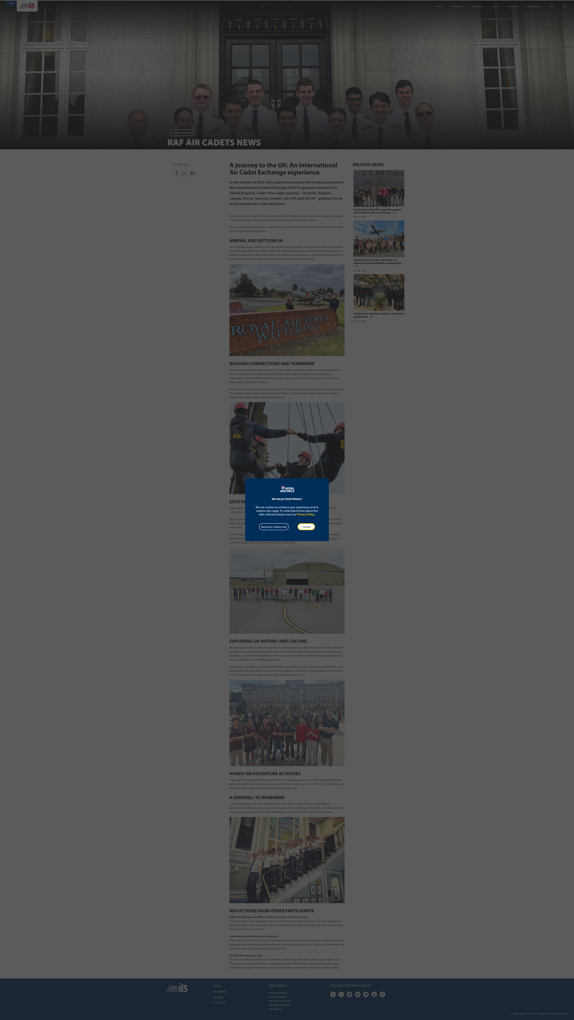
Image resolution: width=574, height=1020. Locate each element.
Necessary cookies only (274, 527)
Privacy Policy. (306, 514)
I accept (306, 527)
